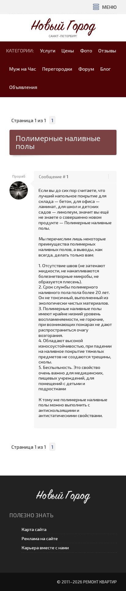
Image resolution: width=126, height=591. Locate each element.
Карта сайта (33, 529)
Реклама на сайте (39, 538)
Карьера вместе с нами (45, 547)
